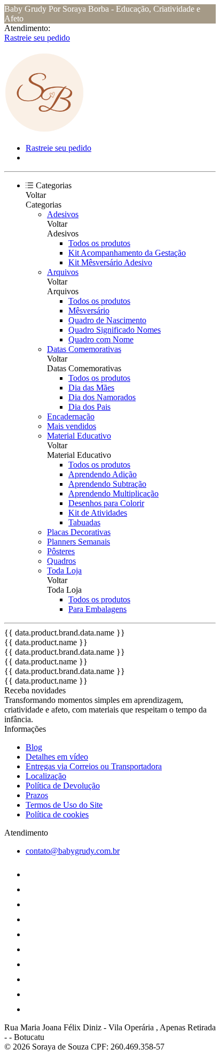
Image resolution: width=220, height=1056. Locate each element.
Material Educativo (79, 435)
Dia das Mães (91, 387)
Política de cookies (57, 814)
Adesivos (62, 214)
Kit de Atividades (97, 512)
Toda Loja (64, 570)
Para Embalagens (97, 609)
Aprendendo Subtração (107, 483)
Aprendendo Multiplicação (113, 493)
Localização (46, 775)
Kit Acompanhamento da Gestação (127, 252)
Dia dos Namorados (102, 397)
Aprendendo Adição (102, 474)
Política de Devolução (63, 785)
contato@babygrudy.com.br (73, 850)
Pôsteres (61, 551)
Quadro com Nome (100, 339)
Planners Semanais (78, 541)
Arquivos (62, 272)
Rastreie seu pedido (37, 37)
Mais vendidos (71, 426)
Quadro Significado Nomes (114, 329)
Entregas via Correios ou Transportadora (94, 766)
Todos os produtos (99, 243)
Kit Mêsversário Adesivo (110, 262)
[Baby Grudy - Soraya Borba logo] (44, 129)
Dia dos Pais (89, 406)
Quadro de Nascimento (107, 320)
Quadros (61, 560)
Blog (34, 747)
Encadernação (71, 416)
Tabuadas (84, 522)
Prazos (37, 795)
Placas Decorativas (79, 532)
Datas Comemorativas (84, 349)
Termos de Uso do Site (64, 804)
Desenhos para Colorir (106, 503)
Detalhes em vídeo (57, 756)
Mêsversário (88, 310)
